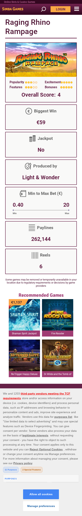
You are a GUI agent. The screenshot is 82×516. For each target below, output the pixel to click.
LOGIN (60, 9)
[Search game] (45, 9)
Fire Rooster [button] (57, 333)
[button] (76, 9)
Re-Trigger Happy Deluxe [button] (24, 374)
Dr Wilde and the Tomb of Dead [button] (57, 375)
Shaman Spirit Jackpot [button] (24, 333)
